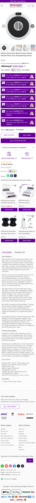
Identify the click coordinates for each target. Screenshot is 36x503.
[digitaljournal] (31, 415)
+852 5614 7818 (11, 470)
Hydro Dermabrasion (7, 438)
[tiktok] (23, 466)
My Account (4, 431)
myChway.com (15, 474)
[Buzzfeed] (22, 415)
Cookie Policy (23, 436)
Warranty (21, 449)
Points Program (5, 442)
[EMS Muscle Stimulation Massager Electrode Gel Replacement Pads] (9, 221)
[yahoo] (5, 415)
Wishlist (3, 429)
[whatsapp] (3, 466)
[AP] (13, 415)
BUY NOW (27, 135)
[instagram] (11, 466)
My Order (4, 433)
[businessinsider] (5, 418)
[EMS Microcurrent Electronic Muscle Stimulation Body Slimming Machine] (27, 190)
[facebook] (15, 466)
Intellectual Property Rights (27, 442)
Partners (21, 431)
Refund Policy (23, 440)
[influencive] (31, 418)
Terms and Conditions (7, 445)
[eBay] (11, 171)
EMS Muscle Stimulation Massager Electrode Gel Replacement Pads (8, 234)
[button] (32, 26)
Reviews (21, 445)
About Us (21, 429)
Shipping (21, 433)
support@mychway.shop (12, 472)
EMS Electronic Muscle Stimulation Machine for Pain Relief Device (8, 203)
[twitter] (19, 466)
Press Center (5, 440)
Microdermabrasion (7, 436)
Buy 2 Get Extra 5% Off (18, 141)
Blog (20, 447)
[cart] (32, 5)
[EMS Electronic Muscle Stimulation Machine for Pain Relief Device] (9, 190)
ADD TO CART (9, 135)
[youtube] (7, 466)
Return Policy (23, 438)
